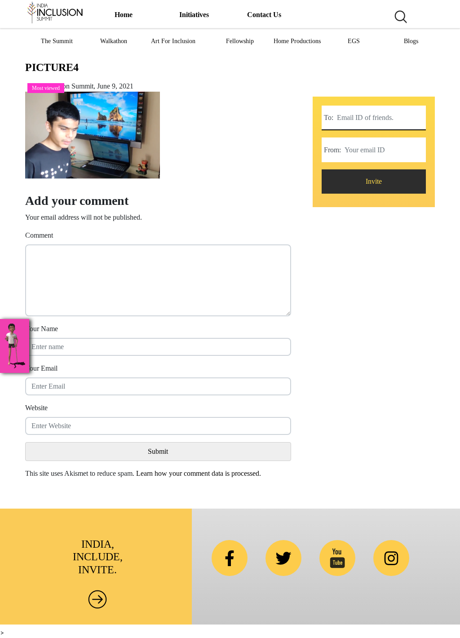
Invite (374, 181)
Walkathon (113, 41)
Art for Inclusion (173, 41)
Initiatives (194, 14)
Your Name (41, 328)
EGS (354, 41)
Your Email (41, 368)
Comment (39, 235)
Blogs (411, 41)
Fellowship (240, 41)
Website (36, 408)
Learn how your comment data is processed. (198, 473)
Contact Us (264, 14)
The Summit (57, 41)
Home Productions (297, 41)
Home (124, 14)
